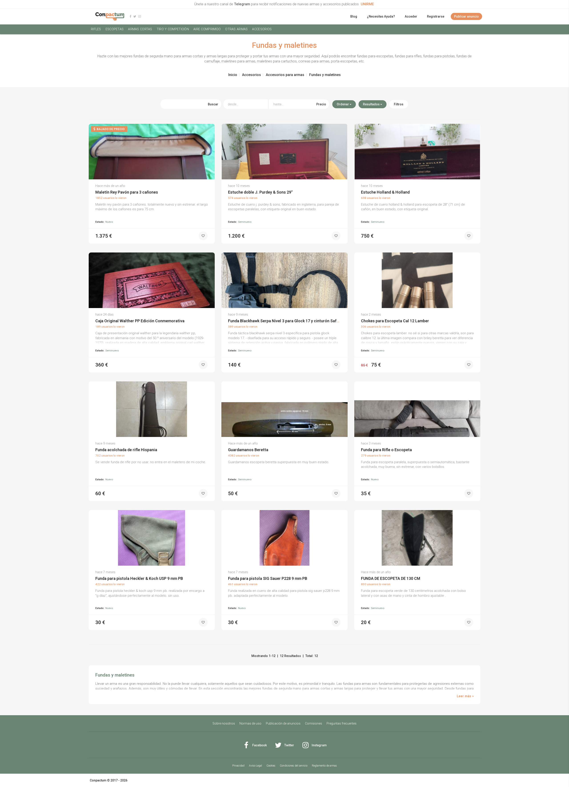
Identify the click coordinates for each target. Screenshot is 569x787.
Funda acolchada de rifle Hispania (126, 449)
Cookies (270, 765)
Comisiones (313, 723)
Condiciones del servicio (293, 765)
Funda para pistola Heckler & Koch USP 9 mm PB (139, 578)
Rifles (96, 29)
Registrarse (435, 16)
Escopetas (115, 29)
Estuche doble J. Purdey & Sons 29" (260, 192)
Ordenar (343, 104)
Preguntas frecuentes (342, 723)
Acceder (411, 16)
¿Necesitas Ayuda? (381, 16)
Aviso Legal (255, 765)
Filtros (398, 104)
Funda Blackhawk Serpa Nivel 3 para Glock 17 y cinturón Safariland (288, 320)
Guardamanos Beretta (248, 449)
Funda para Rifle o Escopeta (386, 449)
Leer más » (465, 696)
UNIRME (367, 4)
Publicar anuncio (466, 16)
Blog (353, 16)
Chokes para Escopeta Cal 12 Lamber (395, 320)
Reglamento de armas (324, 765)
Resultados (371, 104)
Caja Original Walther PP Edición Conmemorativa (139, 320)
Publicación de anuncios (283, 723)
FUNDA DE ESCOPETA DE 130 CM (390, 578)
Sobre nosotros (223, 723)
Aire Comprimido (207, 29)
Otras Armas (236, 29)
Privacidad (238, 765)
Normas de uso (250, 723)
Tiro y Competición (173, 29)
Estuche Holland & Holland (385, 192)
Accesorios (262, 29)
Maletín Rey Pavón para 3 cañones (126, 192)
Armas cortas (140, 29)
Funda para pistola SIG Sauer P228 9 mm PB (267, 578)
